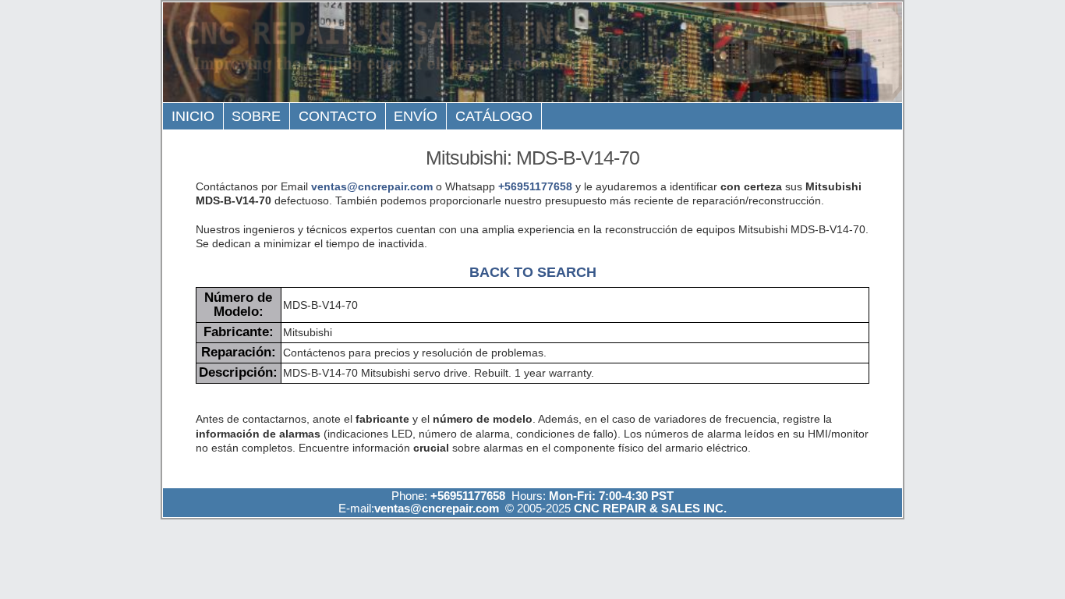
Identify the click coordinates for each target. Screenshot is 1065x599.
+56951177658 (535, 186)
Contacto (338, 116)
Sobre (256, 116)
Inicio (193, 116)
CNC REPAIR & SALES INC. (649, 508)
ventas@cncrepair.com (372, 186)
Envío (415, 116)
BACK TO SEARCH (532, 272)
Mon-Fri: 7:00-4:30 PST (611, 495)
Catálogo (493, 116)
